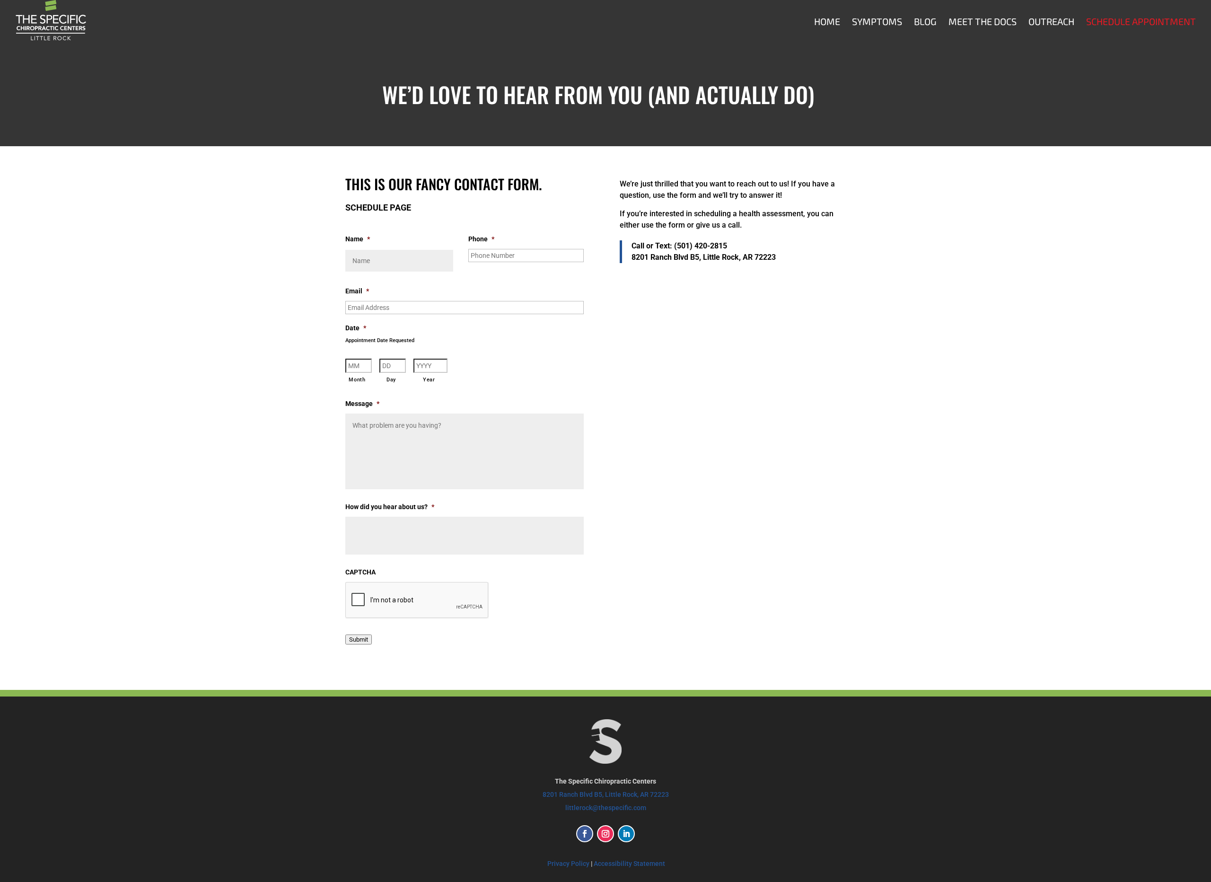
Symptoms (877, 22)
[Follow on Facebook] (584, 833)
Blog (925, 22)
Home (827, 22)
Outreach (1051, 22)
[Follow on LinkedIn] (626, 833)
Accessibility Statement (629, 863)
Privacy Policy (568, 863)
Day (391, 379)
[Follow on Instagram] (605, 833)
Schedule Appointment (1141, 22)
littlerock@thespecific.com (605, 807)
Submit (358, 639)
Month (357, 379)
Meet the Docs (982, 22)
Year (429, 379)
